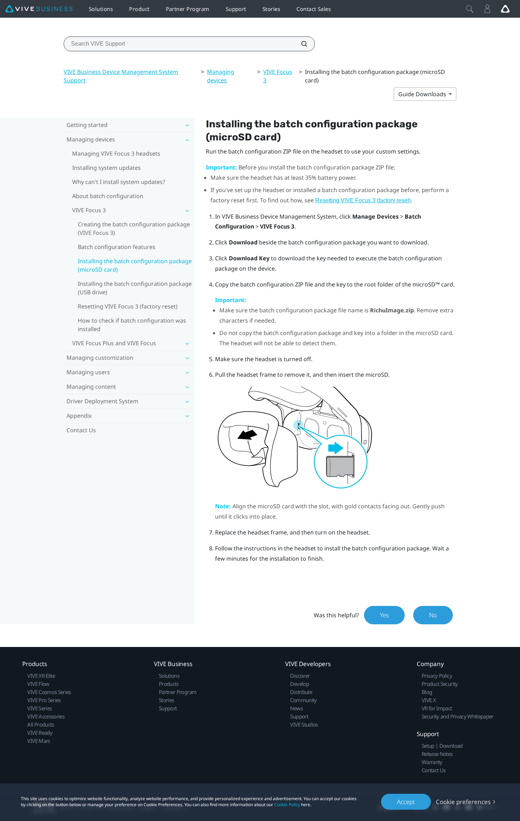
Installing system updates (106, 168)
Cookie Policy (287, 805)
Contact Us (81, 430)
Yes (384, 615)
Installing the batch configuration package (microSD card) (135, 265)
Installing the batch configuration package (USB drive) (135, 288)
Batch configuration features (116, 247)
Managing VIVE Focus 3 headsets (116, 153)
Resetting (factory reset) (363, 200)
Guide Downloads (422, 94)
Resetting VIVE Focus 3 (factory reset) (128, 306)
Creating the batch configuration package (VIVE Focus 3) (134, 228)
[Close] (470, 9)
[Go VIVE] (505, 9)
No (433, 615)
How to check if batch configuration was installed (132, 325)
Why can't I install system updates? (118, 182)
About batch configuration (107, 196)
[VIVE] (39, 9)
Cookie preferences (463, 802)
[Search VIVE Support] (300, 44)
